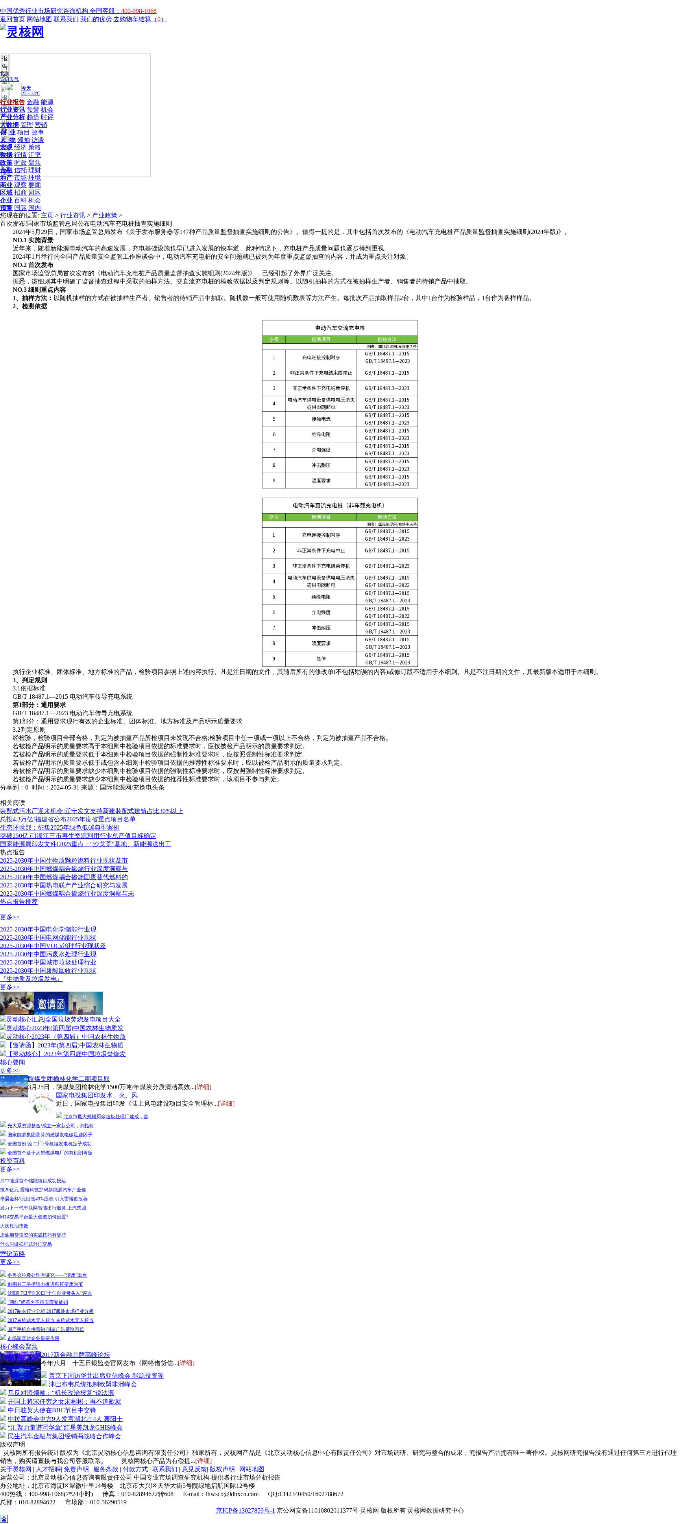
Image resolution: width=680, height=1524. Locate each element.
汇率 (34, 154)
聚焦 (34, 162)
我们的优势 (96, 19)
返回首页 (12, 19)
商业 (6, 185)
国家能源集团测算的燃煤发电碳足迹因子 (49, 1134)
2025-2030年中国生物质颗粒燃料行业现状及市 (64, 860)
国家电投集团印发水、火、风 (97, 1095)
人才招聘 (48, 1469)
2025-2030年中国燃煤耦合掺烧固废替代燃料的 (64, 877)
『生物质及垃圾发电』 (31, 979)
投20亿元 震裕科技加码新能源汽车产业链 (43, 1190)
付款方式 (135, 1469)
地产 (6, 177)
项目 (23, 132)
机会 (47, 109)
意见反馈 (194, 1469)
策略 (34, 147)
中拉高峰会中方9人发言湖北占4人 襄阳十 (65, 1418)
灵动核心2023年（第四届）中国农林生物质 (66, 1036)
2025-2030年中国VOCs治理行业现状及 (53, 945)
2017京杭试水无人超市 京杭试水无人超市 (50, 1320)
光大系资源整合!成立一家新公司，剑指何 (50, 1125)
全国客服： (123, 10)
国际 (20, 207)
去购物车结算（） (140, 19)
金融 (33, 102)
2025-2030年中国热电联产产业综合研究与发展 (64, 885)
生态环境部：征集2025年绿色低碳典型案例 (60, 827)
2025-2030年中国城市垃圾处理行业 (48, 962)
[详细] (203, 1087)
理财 (34, 170)
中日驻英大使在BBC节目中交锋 (52, 1410)
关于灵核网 (15, 1469)
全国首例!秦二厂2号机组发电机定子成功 (49, 1144)
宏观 (6, 147)
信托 (20, 170)
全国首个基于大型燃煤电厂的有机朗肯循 (49, 1153)
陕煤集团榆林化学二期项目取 (69, 1078)
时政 (20, 162)
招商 (20, 192)
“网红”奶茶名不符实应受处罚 (37, 1302)
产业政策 (104, 215)
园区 (34, 192)
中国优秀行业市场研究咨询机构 (45, 10)
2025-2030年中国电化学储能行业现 (48, 929)
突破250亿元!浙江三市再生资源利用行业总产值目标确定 (78, 835)
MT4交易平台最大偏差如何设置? (34, 1217)
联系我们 (66, 19)
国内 (34, 207)
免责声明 (76, 1469)
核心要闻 (12, 1062)
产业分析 (12, 117)
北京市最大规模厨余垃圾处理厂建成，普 (105, 1116)
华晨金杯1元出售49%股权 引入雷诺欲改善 (44, 1199)
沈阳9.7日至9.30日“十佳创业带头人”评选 (49, 1293)
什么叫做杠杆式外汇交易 (26, 1244)
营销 (41, 124)
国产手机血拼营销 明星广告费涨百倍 (45, 1329)
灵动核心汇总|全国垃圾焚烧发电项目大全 (63, 1019)
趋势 (33, 117)
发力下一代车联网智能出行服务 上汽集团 (43, 1208)
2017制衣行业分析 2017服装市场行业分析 (50, 1311)
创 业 (8, 132)
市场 (20, 177)
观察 (20, 185)
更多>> (10, 917)
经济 (20, 147)
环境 (34, 177)
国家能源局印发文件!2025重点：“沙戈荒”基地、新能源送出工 (85, 844)
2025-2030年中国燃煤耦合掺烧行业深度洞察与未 (67, 893)
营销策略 (12, 1253)
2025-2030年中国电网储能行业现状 (48, 937)
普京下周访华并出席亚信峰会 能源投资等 (106, 1375)
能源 (47, 102)
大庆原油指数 (14, 1226)
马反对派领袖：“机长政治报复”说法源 (61, 1393)
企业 (6, 200)
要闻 (34, 185)
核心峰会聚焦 (19, 1346)
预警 (33, 109)
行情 (20, 154)
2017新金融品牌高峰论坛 (75, 1354)
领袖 (23, 139)
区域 (6, 192)
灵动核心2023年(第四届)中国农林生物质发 (65, 1028)
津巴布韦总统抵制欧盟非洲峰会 (93, 1384)
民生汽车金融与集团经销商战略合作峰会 (64, 1436)
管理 (26, 124)
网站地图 (39, 19)
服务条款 (105, 1469)
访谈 (37, 139)
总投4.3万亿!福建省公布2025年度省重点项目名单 (68, 819)
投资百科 (12, 1161)
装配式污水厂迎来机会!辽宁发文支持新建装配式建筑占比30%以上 (91, 811)
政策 (6, 162)
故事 (37, 132)
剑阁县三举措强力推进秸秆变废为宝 (45, 1284)
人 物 (8, 139)
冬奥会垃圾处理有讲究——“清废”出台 (47, 1275)
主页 (47, 215)
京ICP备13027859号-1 (245, 1510)
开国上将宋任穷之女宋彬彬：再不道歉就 (64, 1401)
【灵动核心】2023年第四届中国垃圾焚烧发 (66, 1054)
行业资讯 (12, 109)
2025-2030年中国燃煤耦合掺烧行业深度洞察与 (64, 868)
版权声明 (222, 1469)
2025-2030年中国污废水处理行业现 (48, 954)
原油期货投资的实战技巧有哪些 (33, 1235)
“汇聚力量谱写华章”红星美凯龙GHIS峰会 (65, 1427)
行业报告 (12, 102)
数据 (6, 154)
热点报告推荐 (19, 901)
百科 (20, 200)
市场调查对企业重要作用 (33, 1338)
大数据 (9, 124)
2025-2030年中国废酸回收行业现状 (48, 970)
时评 (47, 117)
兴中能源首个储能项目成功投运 (33, 1180)
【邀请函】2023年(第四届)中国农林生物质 (65, 1045)
